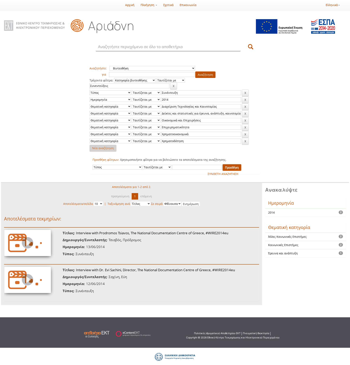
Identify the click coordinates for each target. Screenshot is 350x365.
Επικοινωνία (188, 5)
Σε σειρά (157, 204)
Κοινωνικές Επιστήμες (283, 245)
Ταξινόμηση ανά (119, 204)
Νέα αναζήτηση (103, 148)
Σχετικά (168, 5)
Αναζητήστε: (98, 68)
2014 (271, 212)
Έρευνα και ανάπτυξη (283, 253)
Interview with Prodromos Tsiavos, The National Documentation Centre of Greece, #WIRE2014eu (152, 233)
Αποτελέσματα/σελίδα (78, 204)
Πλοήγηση (148, 5)
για (104, 74)
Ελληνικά (332, 5)
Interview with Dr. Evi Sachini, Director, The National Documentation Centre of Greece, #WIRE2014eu (155, 270)
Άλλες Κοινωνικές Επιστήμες (287, 237)
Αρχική (129, 5)
